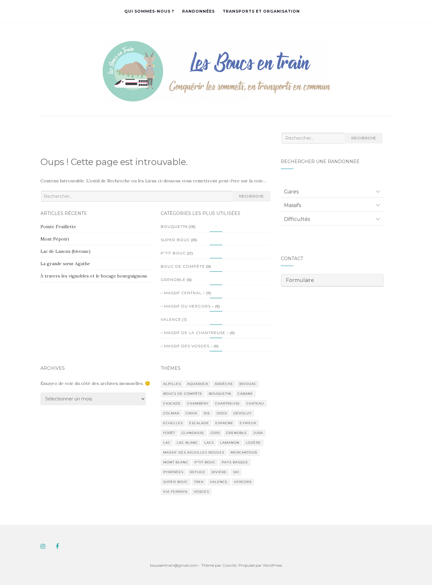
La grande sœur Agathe (65, 263)
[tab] (332, 192)
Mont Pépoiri (54, 239)
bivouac (247, 384)
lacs (209, 443)
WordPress (272, 565)
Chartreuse (227, 403)
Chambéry (198, 403)
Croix (191, 413)
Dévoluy (242, 413)
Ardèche (224, 384)
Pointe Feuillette (58, 226)
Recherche (251, 196)
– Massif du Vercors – (187, 306)
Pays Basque (235, 462)
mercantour (244, 452)
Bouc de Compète (183, 266)
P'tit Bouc (173, 253)
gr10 (215, 433)
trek (199, 482)
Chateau (255, 403)
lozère (253, 443)
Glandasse (193, 433)
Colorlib (229, 565)
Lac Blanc (187, 443)
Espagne (224, 423)
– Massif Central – (183, 292)
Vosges (201, 492)
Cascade (172, 403)
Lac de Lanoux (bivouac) (65, 251)
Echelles (173, 423)
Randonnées (198, 11)
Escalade (199, 423)
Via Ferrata (175, 492)
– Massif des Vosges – (187, 346)
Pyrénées (173, 472)
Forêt (169, 433)
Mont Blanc (175, 462)
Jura (258, 433)
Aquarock (197, 384)
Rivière (219, 472)
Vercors (243, 482)
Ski (236, 472)
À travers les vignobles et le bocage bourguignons (93, 276)
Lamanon (229, 443)
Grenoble (173, 279)
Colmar (171, 413)
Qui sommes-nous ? (149, 11)
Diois (222, 413)
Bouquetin (174, 226)
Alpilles (172, 384)
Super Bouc (175, 239)
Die (207, 413)
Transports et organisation (261, 11)
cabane (245, 394)
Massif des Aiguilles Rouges (193, 452)
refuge (197, 472)
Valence (171, 319)
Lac (166, 443)
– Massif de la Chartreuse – (195, 332)
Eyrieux (248, 423)
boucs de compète (182, 394)
